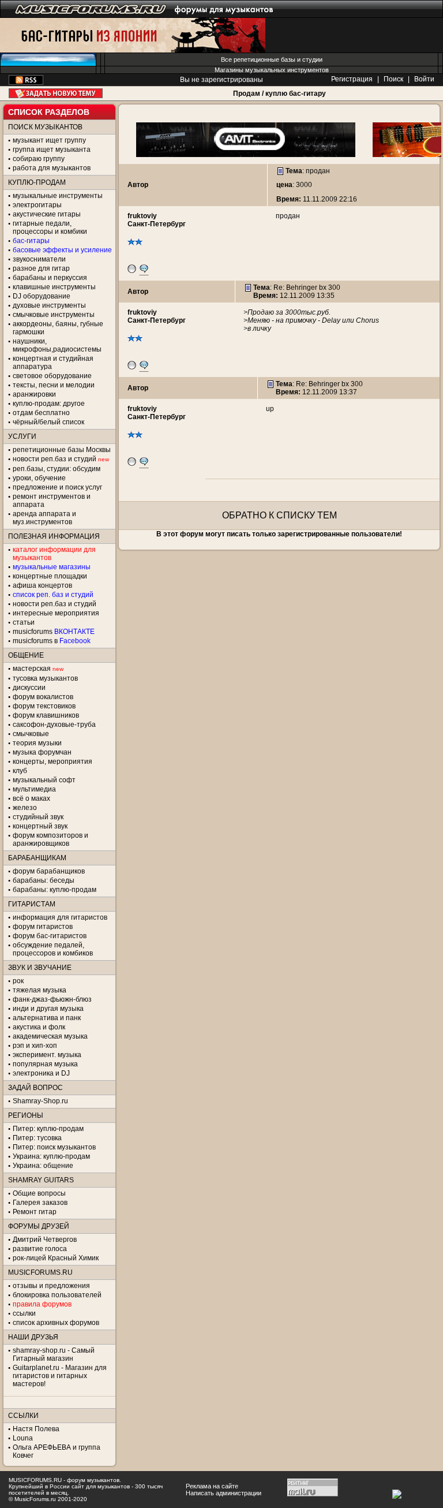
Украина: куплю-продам (51, 1156)
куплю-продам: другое (49, 404)
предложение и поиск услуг (57, 487)
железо (25, 808)
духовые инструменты (49, 305)
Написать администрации (223, 1493)
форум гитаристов (43, 927)
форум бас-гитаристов (50, 936)
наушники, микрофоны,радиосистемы (57, 345)
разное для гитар (41, 268)
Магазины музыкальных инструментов (272, 69)
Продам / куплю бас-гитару (279, 93)
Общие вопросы (39, 1193)
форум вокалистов (43, 697)
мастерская (32, 669)
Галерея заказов (40, 1203)
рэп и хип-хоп (35, 1046)
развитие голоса (40, 1249)
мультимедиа (34, 789)
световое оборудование (52, 376)
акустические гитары (47, 214)
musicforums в (52, 641)
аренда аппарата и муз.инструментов (44, 518)
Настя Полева (36, 1429)
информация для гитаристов (60, 917)
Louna (23, 1438)
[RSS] (26, 83)
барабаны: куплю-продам (54, 890)
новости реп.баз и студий (54, 604)
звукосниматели (39, 259)
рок (18, 981)
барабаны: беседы (43, 880)
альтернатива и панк (47, 1018)
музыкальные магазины (52, 567)
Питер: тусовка (37, 1138)
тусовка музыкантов (45, 678)
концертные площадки (50, 576)
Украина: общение (43, 1166)
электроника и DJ (41, 1073)
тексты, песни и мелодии (54, 385)
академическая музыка (50, 1036)
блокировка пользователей (57, 1295)
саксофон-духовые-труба (54, 725)
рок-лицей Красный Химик (56, 1258)
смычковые (31, 734)
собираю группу (39, 159)
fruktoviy (142, 216)
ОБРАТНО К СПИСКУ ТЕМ (279, 515)
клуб (20, 771)
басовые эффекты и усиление (62, 250)
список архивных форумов (56, 1323)
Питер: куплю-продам (48, 1129)
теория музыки (37, 743)
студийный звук (38, 817)
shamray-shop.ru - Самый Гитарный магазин (54, 1354)
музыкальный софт (44, 780)
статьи (24, 622)
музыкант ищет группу (49, 140)
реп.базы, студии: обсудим (56, 469)
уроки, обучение (39, 478)
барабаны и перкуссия (50, 278)
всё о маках (31, 798)
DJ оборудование (41, 296)
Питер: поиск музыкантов (54, 1147)
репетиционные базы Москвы (62, 450)
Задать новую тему (56, 93)
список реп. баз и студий (53, 595)
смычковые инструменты (54, 315)
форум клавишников (46, 715)
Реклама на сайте (212, 1486)
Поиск (393, 79)
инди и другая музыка (48, 1009)
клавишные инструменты (54, 287)
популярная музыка (45, 1064)
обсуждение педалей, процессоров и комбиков (53, 949)
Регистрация (352, 79)
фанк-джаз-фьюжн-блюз (52, 999)
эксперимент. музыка (47, 1055)
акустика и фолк (39, 1027)
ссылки (24, 1313)
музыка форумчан (42, 752)
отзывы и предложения (51, 1286)
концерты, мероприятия (52, 761)
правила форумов (42, 1304)
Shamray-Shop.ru (40, 1101)
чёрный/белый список (48, 422)
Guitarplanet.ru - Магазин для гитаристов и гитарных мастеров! (60, 1376)
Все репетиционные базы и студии (271, 59)
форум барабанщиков (49, 871)
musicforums (54, 632)
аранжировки (34, 394)
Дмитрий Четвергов (45, 1239)
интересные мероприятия (56, 613)
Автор (137, 185)
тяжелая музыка (39, 990)
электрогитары (37, 205)
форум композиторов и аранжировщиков (50, 839)
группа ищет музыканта (52, 149)
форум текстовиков (44, 706)
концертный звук (40, 826)
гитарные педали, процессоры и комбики (50, 227)
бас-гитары (31, 241)
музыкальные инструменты (58, 196)
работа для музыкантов (52, 168)
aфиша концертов (42, 585)
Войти (424, 79)
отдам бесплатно (41, 413)
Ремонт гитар (35, 1212)
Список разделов (48, 112)
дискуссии (29, 688)
